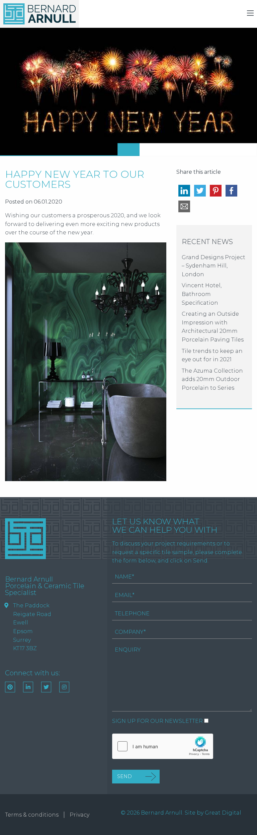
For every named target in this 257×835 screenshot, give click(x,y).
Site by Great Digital (213, 813)
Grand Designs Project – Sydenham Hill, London (213, 266)
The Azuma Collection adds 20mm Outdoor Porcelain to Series (212, 379)
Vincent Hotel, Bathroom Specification (202, 294)
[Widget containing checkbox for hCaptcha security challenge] (162, 746)
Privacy (79, 815)
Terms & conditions (32, 815)
